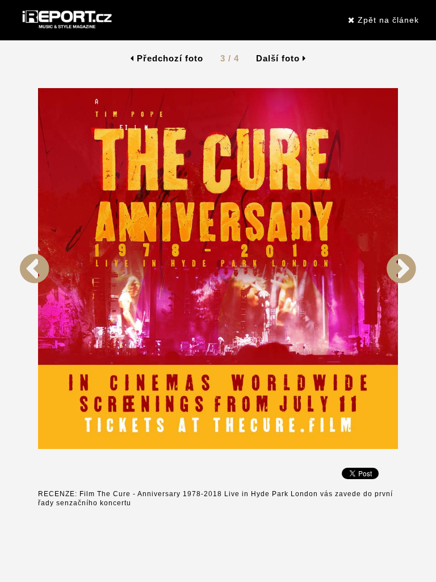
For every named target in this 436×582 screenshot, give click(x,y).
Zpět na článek (387, 19)
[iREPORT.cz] (66, 19)
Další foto (279, 58)
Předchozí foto (168, 58)
